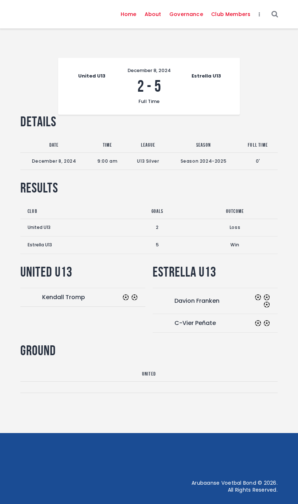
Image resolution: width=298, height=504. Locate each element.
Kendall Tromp (63, 297)
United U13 (39, 227)
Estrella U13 (40, 245)
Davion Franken (197, 301)
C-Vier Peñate (195, 323)
